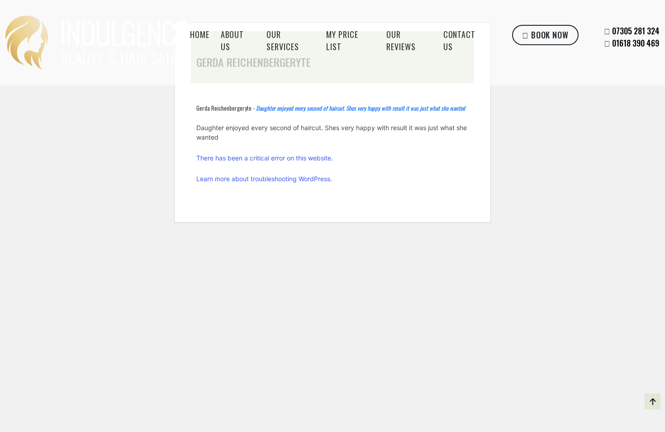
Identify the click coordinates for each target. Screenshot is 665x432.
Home (199, 34)
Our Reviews (400, 40)
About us (232, 40)
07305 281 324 (636, 31)
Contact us (459, 40)
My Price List (342, 40)
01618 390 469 (635, 43)
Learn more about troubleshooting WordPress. (264, 179)
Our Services (282, 40)
